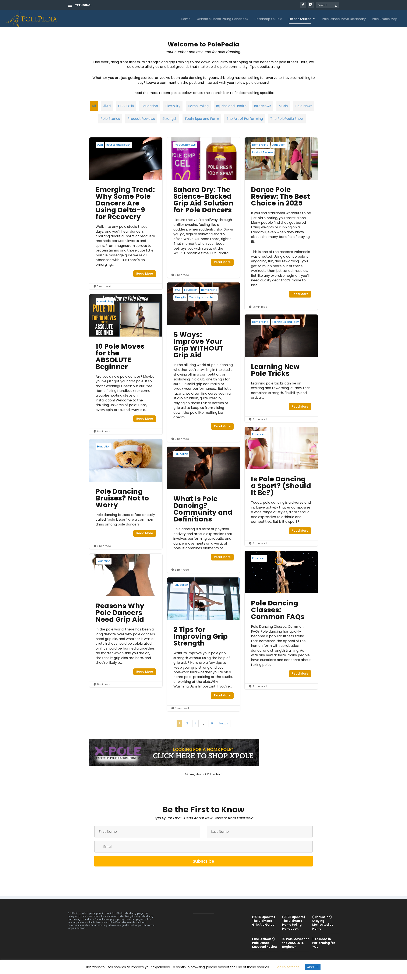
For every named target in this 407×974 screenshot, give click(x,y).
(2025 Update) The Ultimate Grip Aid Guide (263, 921)
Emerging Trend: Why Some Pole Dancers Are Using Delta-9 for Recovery (125, 213)
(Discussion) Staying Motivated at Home (322, 923)
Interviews (262, 105)
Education (149, 105)
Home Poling (198, 105)
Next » (223, 723)
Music (283, 105)
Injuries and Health (231, 105)
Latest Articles (300, 19)
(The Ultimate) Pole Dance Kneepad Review (264, 943)
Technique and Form (202, 118)
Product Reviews (141, 118)
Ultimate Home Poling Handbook (222, 19)
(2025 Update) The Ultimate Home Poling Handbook (128, 5)
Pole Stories (110, 118)
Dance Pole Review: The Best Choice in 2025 (281, 223)
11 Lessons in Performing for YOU (323, 943)
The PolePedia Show (287, 118)
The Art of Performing (244, 118)
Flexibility (172, 105)
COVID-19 (126, 105)
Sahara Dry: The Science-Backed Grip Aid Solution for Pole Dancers (203, 207)
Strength (169, 118)
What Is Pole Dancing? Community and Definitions (203, 510)
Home (186, 19)
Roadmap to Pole (268, 19)
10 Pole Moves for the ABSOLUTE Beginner (125, 364)
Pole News (303, 105)
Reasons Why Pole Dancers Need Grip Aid (125, 620)
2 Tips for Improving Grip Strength (203, 644)
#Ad (107, 105)
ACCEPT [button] (312, 967)
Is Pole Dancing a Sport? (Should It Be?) (281, 486)
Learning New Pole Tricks (281, 368)
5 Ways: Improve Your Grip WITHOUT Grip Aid (203, 362)
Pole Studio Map (384, 19)
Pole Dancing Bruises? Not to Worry (125, 494)
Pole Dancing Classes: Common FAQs (281, 620)
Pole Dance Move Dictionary (344, 19)
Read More (144, 273)
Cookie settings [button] (287, 967)
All (94, 105)
